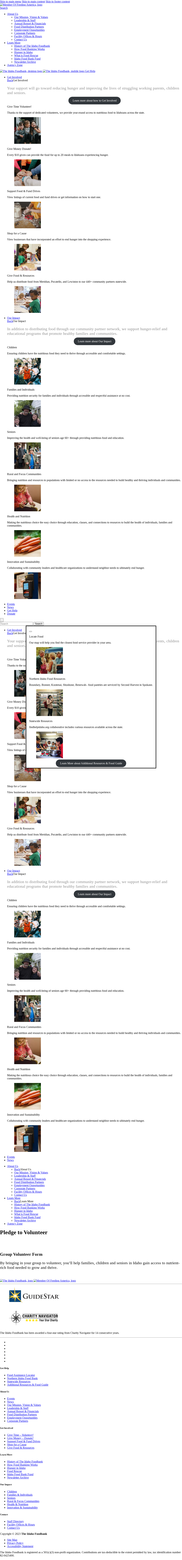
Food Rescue (14, 1471)
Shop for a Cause (16, 1444)
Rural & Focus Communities (23, 1501)
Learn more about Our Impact (94, 341)
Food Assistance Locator (21, 1375)
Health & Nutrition (17, 1504)
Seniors (11, 1497)
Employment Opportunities (29, 29)
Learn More (13, 42)
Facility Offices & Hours (28, 36)
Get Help (90, 71)
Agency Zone (15, 65)
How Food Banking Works (29, 49)
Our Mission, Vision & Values (31, 17)
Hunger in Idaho (23, 52)
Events (11, 604)
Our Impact (13, 317)
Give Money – (20, 1438)
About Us (12, 13)
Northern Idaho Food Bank (22, 1378)
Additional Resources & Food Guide (27, 1384)
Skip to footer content (58, 1)
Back (10, 80)
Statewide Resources (18, 1381)
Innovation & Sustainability (22, 1507)
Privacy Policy (15, 1543)
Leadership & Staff (25, 20)
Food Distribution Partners (29, 26)
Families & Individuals (20, 1494)
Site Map (12, 1539)
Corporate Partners (24, 33)
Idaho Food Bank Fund (27, 58)
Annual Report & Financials (30, 23)
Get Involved (14, 77)
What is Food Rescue (26, 55)
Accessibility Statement (20, 1546)
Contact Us (20, 39)
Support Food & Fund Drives (23, 1441)
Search (4, 7)
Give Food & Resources (20, 1447)
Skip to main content (33, 1)
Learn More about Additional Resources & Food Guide (91, 763)
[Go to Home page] (21, 71)
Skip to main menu (10, 1)
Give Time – (20, 1434)
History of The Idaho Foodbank (32, 45)
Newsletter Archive (25, 61)
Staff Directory (15, 1521)
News (10, 607)
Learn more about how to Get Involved (95, 100)
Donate (11, 613)
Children (12, 1491)
